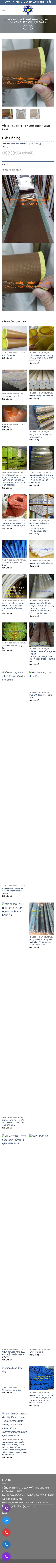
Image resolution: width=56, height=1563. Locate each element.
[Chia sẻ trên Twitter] (15, 153)
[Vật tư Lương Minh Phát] (28, 10)
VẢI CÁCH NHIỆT (9, 355)
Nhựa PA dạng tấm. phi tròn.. (41, 395)
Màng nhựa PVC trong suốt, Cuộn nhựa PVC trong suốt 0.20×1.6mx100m (41, 942)
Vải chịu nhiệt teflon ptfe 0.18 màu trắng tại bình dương (12, 890)
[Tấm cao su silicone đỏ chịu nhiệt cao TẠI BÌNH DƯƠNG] (14, 506)
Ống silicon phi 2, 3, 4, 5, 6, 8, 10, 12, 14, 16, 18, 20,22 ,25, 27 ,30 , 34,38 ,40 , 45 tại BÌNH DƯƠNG (41, 479)
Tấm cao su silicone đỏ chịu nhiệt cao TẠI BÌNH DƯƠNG (13, 524)
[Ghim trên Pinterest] (25, 153)
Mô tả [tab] (5, 164)
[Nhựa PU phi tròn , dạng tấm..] (14, 631)
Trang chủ (10, 19)
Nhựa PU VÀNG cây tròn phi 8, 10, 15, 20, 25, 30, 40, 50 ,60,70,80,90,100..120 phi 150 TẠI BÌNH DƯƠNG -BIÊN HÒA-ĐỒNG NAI (14, 480)
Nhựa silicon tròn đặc (11, 396)
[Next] (49, 72)
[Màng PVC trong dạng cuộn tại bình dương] (41, 417)
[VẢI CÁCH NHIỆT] (14, 338)
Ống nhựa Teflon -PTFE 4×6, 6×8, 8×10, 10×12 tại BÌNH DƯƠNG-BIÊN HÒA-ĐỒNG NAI (14, 607)
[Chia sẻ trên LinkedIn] (30, 153)
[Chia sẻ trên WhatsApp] (4, 153)
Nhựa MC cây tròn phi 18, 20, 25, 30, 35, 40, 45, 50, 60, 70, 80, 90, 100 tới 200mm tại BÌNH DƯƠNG (41, 1399)
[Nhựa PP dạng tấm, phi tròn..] (41, 549)
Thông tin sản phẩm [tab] (11, 170)
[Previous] (6, 72)
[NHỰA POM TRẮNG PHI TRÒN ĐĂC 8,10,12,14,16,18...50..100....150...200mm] (41, 506)
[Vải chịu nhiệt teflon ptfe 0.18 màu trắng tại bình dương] (14, 777)
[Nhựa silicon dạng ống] (14, 1375)
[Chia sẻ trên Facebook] (10, 153)
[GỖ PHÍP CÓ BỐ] (41, 1240)
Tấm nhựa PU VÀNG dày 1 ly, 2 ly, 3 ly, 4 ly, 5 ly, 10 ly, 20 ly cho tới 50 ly (41, 357)
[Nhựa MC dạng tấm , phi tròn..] (14, 549)
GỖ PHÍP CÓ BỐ (36, 1352)
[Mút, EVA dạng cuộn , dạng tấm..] (41, 680)
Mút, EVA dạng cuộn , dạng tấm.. (40, 696)
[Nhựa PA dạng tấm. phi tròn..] (41, 380)
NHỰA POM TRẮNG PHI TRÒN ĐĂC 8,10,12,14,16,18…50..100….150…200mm (39, 527)
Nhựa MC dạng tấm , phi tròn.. (12, 563)
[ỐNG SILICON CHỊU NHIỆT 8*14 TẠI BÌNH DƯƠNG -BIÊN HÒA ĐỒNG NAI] (14, 1009)
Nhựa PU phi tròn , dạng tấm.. (12, 646)
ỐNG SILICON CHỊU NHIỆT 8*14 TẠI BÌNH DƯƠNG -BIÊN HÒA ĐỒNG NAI (14, 1122)
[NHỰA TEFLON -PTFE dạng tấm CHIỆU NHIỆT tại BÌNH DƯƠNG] (14, 1240)
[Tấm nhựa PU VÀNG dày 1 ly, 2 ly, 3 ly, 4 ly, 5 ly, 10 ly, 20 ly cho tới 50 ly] (41, 338)
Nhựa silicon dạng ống (11, 1390)
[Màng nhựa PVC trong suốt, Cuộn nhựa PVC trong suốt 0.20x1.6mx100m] (41, 919)
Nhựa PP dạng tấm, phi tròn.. (41, 563)
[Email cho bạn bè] (20, 153)
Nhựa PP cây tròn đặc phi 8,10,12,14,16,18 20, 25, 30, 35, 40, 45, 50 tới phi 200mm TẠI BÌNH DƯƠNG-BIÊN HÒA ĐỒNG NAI (41, 608)
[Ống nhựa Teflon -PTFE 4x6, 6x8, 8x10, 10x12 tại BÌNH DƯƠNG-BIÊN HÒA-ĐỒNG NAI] (14, 586)
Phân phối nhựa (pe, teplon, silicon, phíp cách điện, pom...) (31, 21)
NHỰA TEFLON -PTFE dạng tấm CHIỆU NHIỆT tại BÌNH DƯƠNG (13, 1354)
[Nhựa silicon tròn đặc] (14, 380)
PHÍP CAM (6, 427)
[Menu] (4, 9)
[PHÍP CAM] (14, 413)
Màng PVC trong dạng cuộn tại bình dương (41, 435)
